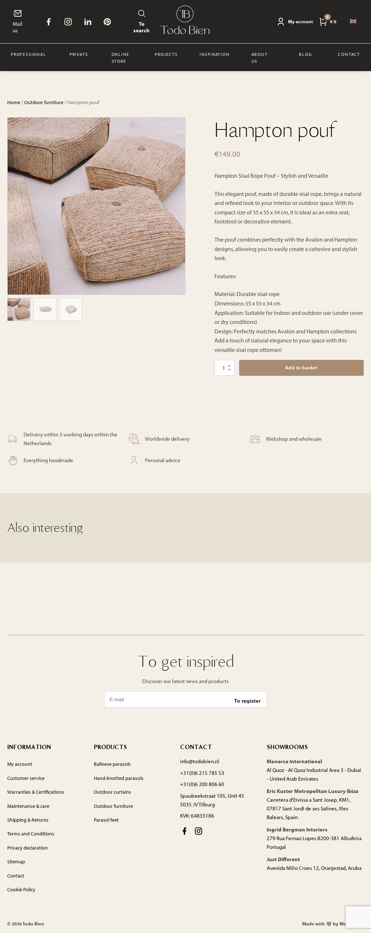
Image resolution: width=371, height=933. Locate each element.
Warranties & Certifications (35, 792)
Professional (28, 54)
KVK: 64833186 (197, 815)
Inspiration (215, 54)
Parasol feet (106, 820)
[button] (173, 129)
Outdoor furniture (43, 102)
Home (13, 102)
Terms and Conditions (30, 833)
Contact (349, 54)
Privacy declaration (27, 847)
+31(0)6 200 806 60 (202, 784)
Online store (121, 58)
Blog (305, 54)
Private (79, 54)
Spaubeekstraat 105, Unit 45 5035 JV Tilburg (212, 800)
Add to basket (301, 367)
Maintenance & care (28, 806)
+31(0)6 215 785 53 (202, 772)
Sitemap (16, 861)
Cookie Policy (21, 889)
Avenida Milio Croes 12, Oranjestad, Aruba (314, 867)
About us (259, 58)
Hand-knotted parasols (118, 778)
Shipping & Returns (28, 820)
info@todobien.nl (199, 761)
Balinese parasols (112, 764)
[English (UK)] (354, 22)
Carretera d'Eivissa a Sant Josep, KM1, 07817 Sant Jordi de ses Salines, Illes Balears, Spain (308, 808)
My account (19, 764)
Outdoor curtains (112, 792)
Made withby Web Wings (333, 923)
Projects (166, 54)
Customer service (26, 778)
